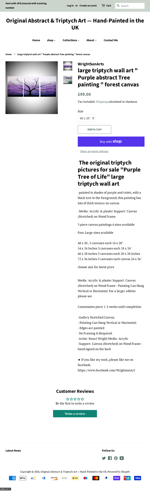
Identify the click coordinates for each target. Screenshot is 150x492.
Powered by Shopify (119, 471)
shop (50, 40)
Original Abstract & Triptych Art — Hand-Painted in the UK (75, 24)
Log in (70, 6)
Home (36, 40)
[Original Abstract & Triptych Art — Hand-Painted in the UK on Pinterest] (116, 459)
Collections (70, 40)
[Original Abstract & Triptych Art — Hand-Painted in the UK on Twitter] (104, 459)
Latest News (13, 451)
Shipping (102, 102)
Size (80, 111)
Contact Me (111, 40)
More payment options (94, 151)
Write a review (75, 414)
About (91, 40)
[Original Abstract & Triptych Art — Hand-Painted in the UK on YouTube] (122, 459)
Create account (88, 6)
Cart (108, 6)
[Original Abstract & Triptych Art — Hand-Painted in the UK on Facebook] (110, 459)
